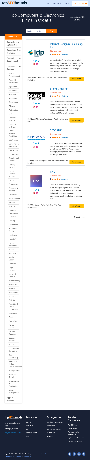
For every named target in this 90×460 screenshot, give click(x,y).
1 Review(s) (65, 96)
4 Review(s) (65, 54)
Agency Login (51, 433)
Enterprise (13, 195)
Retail (11, 317)
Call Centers (13, 150)
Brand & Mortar (59, 88)
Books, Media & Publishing (13, 133)
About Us (29, 422)
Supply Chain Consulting (14, 349)
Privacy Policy (17, 456)
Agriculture (13, 87)
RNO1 (53, 171)
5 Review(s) (65, 179)
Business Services (11, 67)
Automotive (13, 110)
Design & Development (12, 59)
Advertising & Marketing (12, 51)
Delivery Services (12, 166)
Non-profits (13, 296)
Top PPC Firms (72, 428)
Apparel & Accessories (13, 81)
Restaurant (13, 313)
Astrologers (13, 102)
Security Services (12, 339)
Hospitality (13, 239)
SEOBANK (56, 130)
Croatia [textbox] (29, 31)
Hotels (11, 249)
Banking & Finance (12, 119)
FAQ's (27, 429)
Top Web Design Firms (75, 441)
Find (51, 31)
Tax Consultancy (13, 356)
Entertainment (14, 199)
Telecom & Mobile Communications (14, 364)
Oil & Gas (12, 300)
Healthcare (13, 235)
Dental (11, 180)
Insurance (12, 253)
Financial (12, 206)
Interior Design (11, 258)
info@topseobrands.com (13, 433)
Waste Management (14, 391)
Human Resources (13, 244)
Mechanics (13, 284)
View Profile (76, 79)
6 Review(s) (65, 138)
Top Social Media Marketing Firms (73, 433)
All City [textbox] (39, 31)
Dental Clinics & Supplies (12, 173)
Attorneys (12, 106)
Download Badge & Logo (54, 422)
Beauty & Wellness (12, 125)
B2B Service (13, 140)
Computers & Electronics (14, 145)
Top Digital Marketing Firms (76, 438)
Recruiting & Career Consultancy (13, 306)
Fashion (12, 202)
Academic (13, 94)
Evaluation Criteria (32, 433)
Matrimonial (13, 292)
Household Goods (13, 230)
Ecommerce (13, 184)
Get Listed (79, 3)
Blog (27, 436)
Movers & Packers (12, 275)
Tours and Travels (12, 376)
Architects (13, 98)
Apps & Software (10, 399)
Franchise (12, 217)
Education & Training (13, 189)
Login (66, 3)
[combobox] (31, 31)
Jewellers (12, 264)
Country (56, 3)
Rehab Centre (11, 326)
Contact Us (29, 426)
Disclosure (27, 456)
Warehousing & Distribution (14, 383)
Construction (14, 154)
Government (13, 225)
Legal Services (12, 269)
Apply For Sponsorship (54, 429)
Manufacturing (14, 281)
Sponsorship (51, 426)
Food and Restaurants (13, 211)
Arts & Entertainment (14, 75)
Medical (12, 288)
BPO (10, 114)
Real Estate (13, 321)
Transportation (14, 371)
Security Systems (12, 332)
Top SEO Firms (72, 425)
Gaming (12, 221)
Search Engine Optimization (13, 43)
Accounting (13, 90)
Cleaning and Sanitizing (14, 159)
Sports (11, 344)
